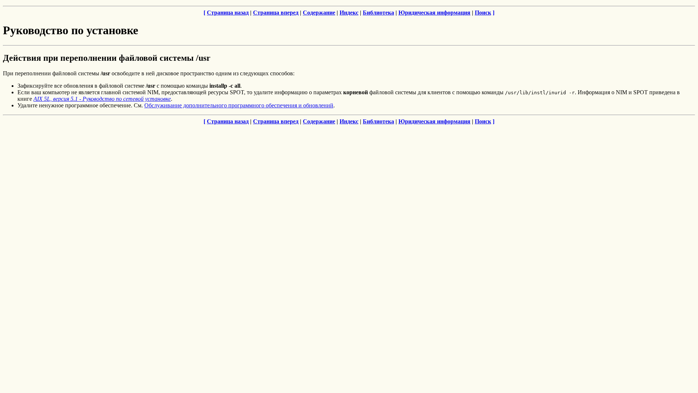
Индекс (349, 12)
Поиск (483, 12)
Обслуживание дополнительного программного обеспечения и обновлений (238, 105)
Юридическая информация (434, 12)
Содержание (319, 12)
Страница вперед (275, 12)
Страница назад (228, 12)
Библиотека (378, 12)
